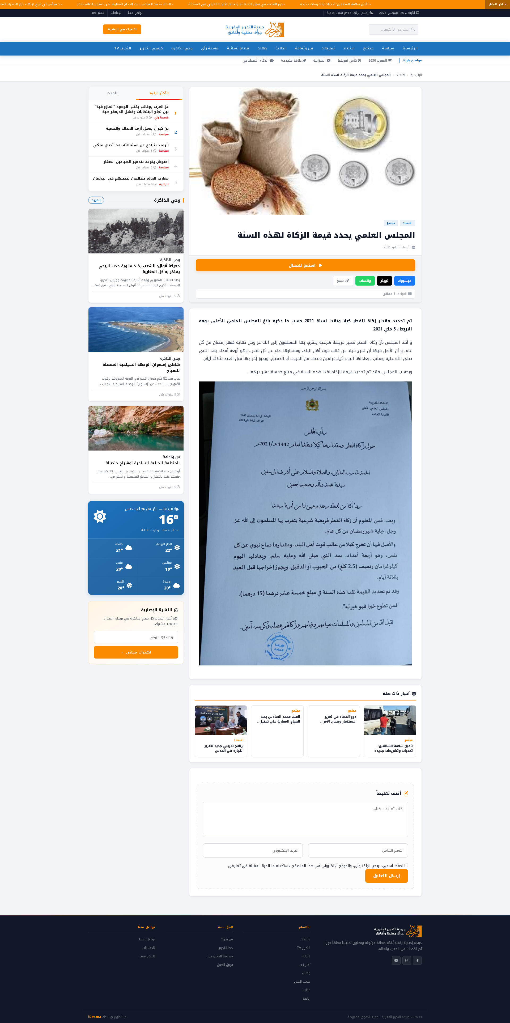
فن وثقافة (304, 48)
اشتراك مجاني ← (136, 652)
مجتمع (368, 48)
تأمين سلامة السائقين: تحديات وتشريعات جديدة (324, 4)
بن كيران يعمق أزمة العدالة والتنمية (137, 128)
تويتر (384, 281)
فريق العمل (225, 965)
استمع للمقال (302, 265)
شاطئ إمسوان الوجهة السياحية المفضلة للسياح (141, 367)
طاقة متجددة (292, 60)
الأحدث (112, 93)
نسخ (340, 281)
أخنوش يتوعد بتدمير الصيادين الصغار (136, 161)
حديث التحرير (302, 981)
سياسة (388, 48)
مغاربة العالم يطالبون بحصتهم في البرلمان (131, 178)
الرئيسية (410, 48)
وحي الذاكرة (182, 48)
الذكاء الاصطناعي (256, 60)
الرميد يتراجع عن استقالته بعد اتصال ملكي (131, 145)
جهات (262, 48)
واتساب (365, 281)
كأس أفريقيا (348, 60)
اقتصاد (349, 48)
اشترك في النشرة (122, 29)
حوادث (306, 990)
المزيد (96, 200)
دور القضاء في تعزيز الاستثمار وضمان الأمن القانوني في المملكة (225, 4)
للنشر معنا (97, 13)
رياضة (307, 998)
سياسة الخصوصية (220, 956)
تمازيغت (328, 48)
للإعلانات (116, 13)
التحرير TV (122, 48)
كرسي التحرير (151, 48)
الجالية (281, 48)
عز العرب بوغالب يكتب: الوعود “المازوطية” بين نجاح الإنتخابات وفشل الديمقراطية (132, 109)
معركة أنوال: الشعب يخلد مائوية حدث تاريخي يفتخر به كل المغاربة (139, 268)
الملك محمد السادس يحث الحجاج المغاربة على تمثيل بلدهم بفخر (113, 4)
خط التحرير (226, 948)
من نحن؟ (227, 939)
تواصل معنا (135, 13)
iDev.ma (94, 1017)
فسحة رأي (209, 48)
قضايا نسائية (238, 48)
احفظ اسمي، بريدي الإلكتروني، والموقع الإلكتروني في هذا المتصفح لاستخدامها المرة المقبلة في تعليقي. (315, 865)
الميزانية (320, 60)
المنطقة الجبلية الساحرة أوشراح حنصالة (142, 463)
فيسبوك (404, 281)
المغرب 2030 (378, 60)
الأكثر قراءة (159, 93)
